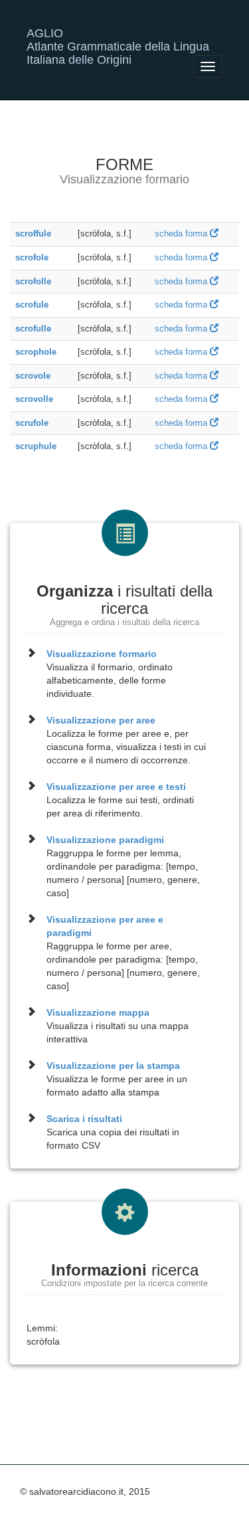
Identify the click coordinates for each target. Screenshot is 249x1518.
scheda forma (182, 233)
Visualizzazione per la (113, 1065)
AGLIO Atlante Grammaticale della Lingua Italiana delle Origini (118, 38)
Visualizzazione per (100, 720)
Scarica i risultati (84, 1118)
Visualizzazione (101, 653)
